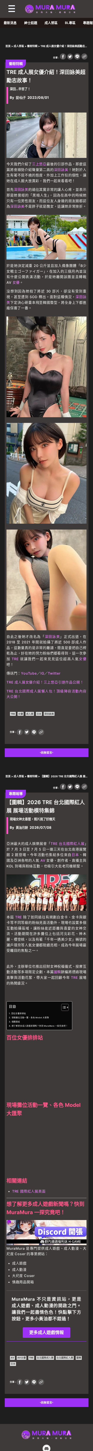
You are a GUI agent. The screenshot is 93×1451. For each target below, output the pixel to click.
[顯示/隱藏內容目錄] (63, 1007)
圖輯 (57, 972)
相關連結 (16, 1021)
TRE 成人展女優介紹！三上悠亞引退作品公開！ (44, 682)
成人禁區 (51, 23)
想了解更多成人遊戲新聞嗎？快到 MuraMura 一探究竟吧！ (40, 1026)
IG (42, 673)
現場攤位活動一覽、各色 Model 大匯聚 (30, 1017)
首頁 (8, 46)
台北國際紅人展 (72, 843)
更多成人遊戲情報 (46, 1332)
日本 (39, 714)
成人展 (29, 714)
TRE (15, 659)
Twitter (54, 673)
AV (42, 860)
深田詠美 (61, 169)
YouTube (29, 673)
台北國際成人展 (45, 1357)
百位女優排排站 (18, 1013)
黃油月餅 (22, 827)
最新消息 (10, 23)
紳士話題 (30, 23)
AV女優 (21, 1357)
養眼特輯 (32, 46)
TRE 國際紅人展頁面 (29, 1191)
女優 (16, 282)
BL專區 (70, 23)
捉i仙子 (21, 97)
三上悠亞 (39, 164)
